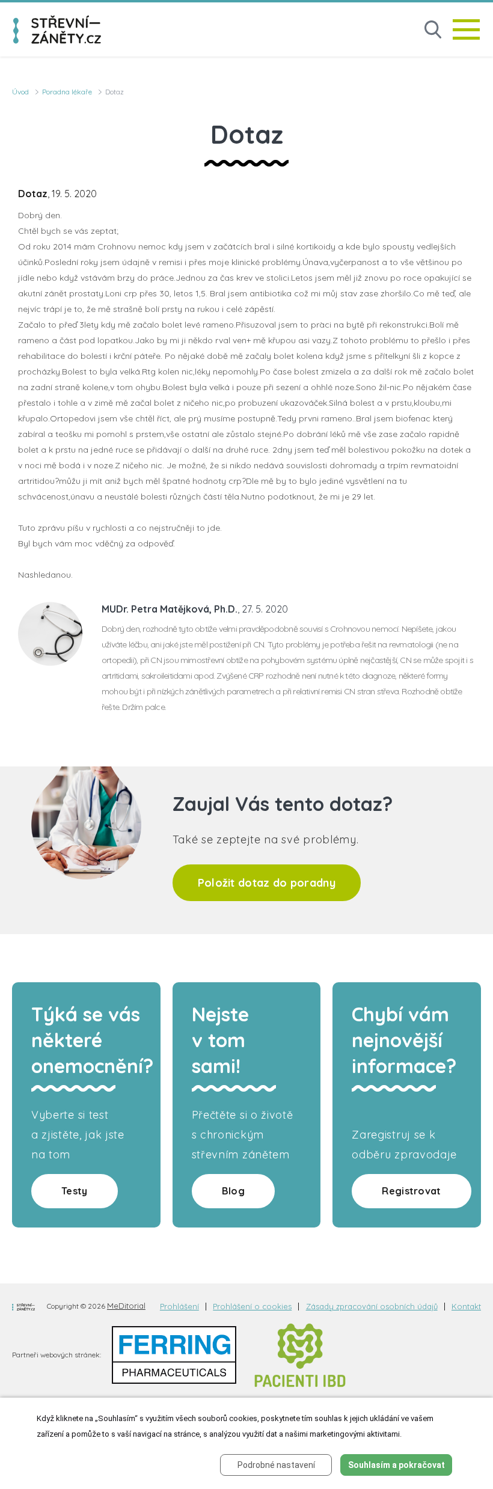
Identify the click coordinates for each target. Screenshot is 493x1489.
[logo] (57, 29)
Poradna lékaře (67, 91)
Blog (233, 1191)
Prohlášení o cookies (252, 1306)
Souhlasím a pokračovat (396, 1465)
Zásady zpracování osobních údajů (372, 1306)
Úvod (20, 91)
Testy (74, 1191)
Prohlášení (179, 1306)
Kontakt (466, 1306)
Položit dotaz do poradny (266, 883)
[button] (433, 30)
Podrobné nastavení (276, 1465)
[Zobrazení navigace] (466, 29)
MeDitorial (126, 1305)
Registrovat (411, 1191)
